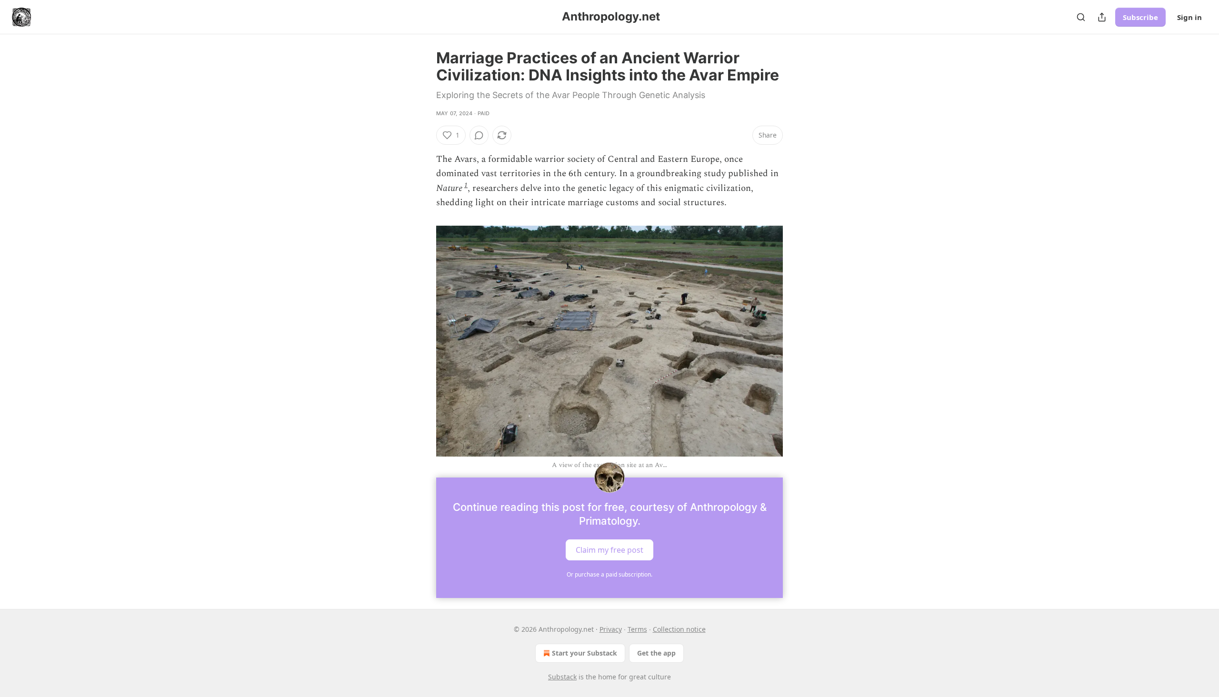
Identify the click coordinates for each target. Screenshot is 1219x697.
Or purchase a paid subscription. (609, 574)
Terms (637, 629)
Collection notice (679, 629)
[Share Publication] (1101, 17)
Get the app (656, 652)
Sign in (1189, 17)
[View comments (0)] (479, 135)
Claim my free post (609, 550)
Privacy (611, 629)
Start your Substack (584, 652)
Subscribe (1140, 17)
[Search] (1080, 17)
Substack (562, 676)
